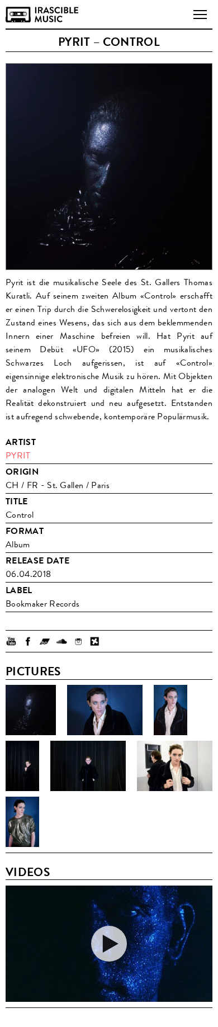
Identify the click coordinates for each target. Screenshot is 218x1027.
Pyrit (18, 455)
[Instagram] (78, 641)
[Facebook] (28, 641)
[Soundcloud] (61, 641)
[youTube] (11, 641)
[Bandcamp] (44, 641)
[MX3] (95, 641)
